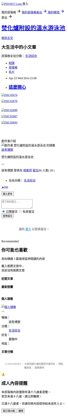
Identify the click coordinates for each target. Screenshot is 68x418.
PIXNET (17, 363)
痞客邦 (27, 170)
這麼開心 (17, 87)
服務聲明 (39, 367)
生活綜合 (31, 55)
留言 (35, 170)
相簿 (12, 63)
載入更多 (7, 194)
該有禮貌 (7, 149)
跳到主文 (7, 38)
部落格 (13, 67)
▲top (4, 186)
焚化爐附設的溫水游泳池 (33, 28)
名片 (12, 71)
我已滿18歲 (9, 411)
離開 (20, 411)
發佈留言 (7, 216)
